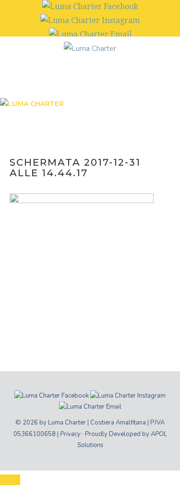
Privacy (70, 434)
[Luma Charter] (90, 48)
